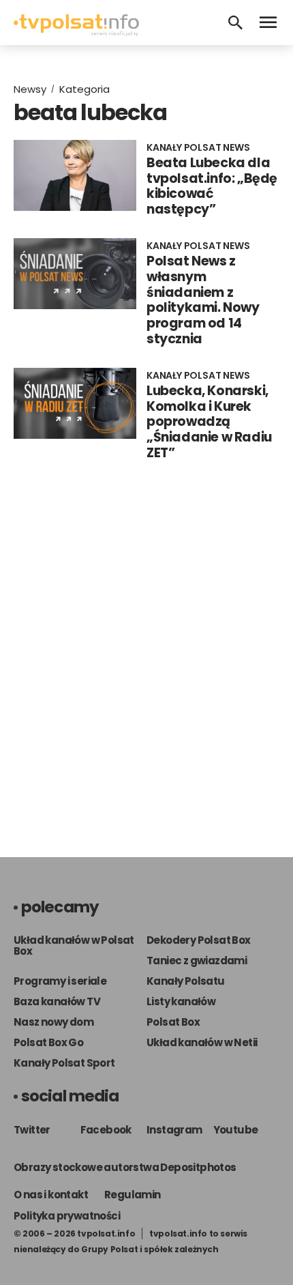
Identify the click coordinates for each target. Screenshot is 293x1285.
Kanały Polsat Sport (64, 1063)
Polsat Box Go (48, 1042)
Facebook (106, 1130)
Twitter (32, 1130)
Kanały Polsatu (185, 981)
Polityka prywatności (67, 1216)
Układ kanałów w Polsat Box (74, 945)
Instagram (174, 1130)
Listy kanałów (180, 1001)
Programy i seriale (60, 981)
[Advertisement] (146, 662)
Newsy (30, 89)
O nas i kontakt (51, 1194)
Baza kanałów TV (57, 1001)
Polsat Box (173, 1022)
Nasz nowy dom (53, 1022)
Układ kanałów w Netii (201, 1042)
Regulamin (132, 1194)
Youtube (235, 1130)
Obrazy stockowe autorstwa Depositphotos (125, 1167)
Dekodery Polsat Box (198, 940)
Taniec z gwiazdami (196, 960)
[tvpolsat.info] (76, 32)
